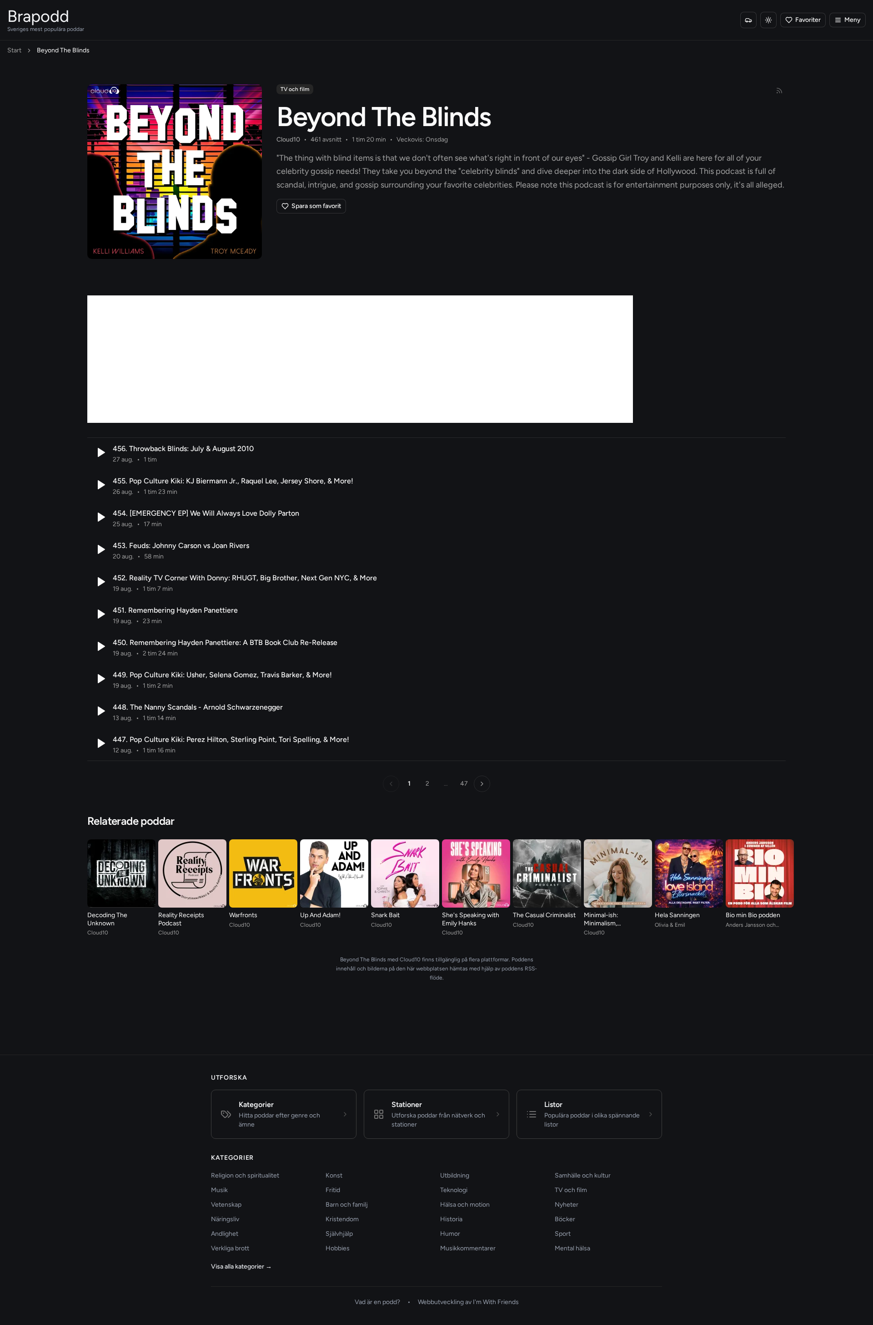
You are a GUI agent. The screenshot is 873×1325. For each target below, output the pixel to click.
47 (464, 783)
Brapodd (38, 16)
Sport (563, 1234)
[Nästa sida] (482, 784)
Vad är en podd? (377, 1302)
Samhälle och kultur (583, 1175)
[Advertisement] (360, 359)
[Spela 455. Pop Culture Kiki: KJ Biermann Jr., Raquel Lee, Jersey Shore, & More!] (100, 484)
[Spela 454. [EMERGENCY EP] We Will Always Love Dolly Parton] (100, 517)
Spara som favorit (316, 206)
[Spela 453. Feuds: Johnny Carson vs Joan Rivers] (100, 549)
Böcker (565, 1219)
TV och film (295, 89)
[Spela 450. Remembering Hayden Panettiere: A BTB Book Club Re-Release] (100, 646)
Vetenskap (226, 1204)
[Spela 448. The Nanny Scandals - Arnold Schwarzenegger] (100, 711)
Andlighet (224, 1234)
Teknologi (453, 1190)
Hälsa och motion (465, 1204)
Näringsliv (225, 1219)
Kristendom (342, 1219)
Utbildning (454, 1175)
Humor (450, 1234)
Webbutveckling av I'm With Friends (468, 1302)
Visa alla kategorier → (241, 1266)
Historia (451, 1219)
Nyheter (566, 1204)
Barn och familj (347, 1204)
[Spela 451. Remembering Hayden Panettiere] (100, 614)
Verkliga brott (230, 1248)
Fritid (333, 1190)
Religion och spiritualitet (245, 1175)
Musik (219, 1190)
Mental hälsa (572, 1248)
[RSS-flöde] (779, 90)
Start (14, 50)
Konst (334, 1175)
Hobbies (338, 1248)
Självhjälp (339, 1234)
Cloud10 (288, 139)
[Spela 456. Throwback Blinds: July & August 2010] (100, 452)
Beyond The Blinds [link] (63, 50)
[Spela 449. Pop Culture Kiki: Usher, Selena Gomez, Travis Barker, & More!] (100, 678)
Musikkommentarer (468, 1248)
